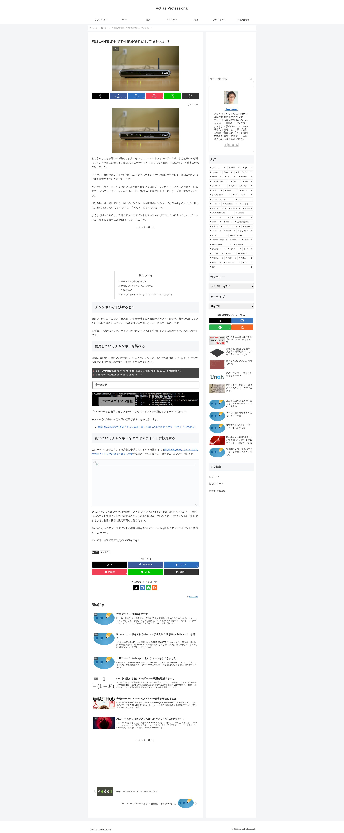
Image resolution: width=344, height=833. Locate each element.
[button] (190, 96)
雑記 (96, 552)
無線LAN (106, 552)
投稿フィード (216, 483)
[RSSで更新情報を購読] (154, 587)
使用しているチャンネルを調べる (137, 285)
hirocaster (231, 109)
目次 (141, 275)
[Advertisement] (145, 248)
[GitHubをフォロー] (142, 587)
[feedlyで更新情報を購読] (233, 145)
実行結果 (127, 290)
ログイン (214, 476)
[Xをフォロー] (136, 587)
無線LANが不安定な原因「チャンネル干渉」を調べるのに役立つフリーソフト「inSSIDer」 (147, 427)
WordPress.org (217, 490)
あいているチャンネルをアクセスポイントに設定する (146, 294)
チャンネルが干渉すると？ (133, 281)
